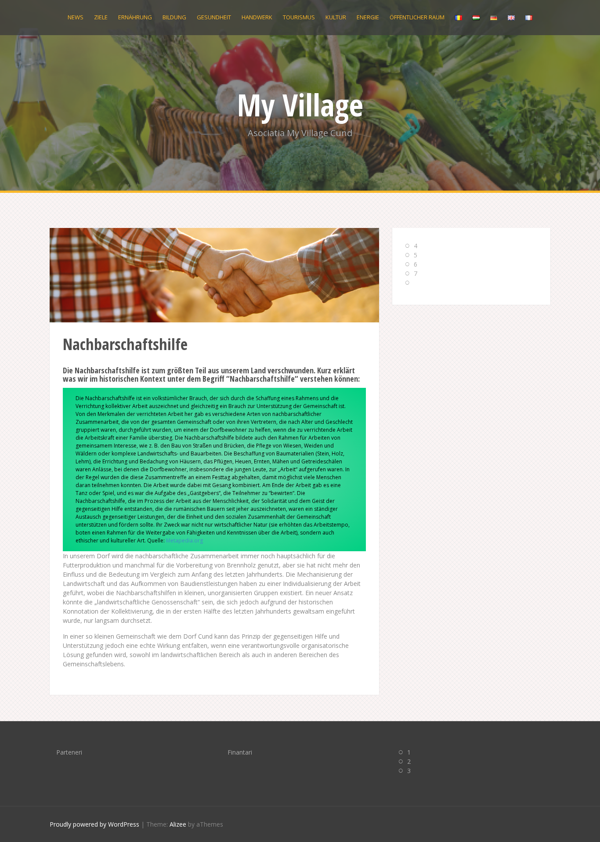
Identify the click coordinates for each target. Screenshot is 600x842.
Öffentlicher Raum (417, 17)
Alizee (178, 824)
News (75, 17)
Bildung (174, 17)
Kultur (335, 17)
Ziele (101, 17)
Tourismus (299, 17)
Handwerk (257, 17)
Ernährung (135, 17)
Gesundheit (214, 17)
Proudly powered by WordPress (94, 824)
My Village (300, 104)
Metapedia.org (184, 540)
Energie (368, 17)
